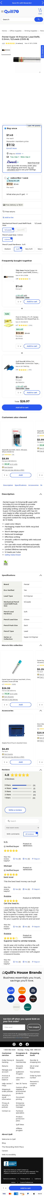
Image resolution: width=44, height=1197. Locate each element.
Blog (4, 1143)
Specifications (21, 485)
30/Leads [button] (21, 230)
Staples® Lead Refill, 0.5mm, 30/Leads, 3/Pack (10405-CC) (14, 451)
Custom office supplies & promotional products (21, 1090)
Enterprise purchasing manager (20, 1105)
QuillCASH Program (20, 1073)
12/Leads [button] (8, 230)
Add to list (9, 217)
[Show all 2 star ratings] (22, 794)
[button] (43, 2)
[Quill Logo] (11, 11)
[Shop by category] (2, 11)
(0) (34, 792)
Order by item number (35, 1077)
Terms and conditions (22, 1033)
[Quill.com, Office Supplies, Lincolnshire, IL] (10, 1164)
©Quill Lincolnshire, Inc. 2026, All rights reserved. (19, 1171)
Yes (16, 859)
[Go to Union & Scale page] (16, 1007)
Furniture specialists (20, 1112)
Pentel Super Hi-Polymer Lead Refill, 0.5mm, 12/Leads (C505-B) (27, 271)
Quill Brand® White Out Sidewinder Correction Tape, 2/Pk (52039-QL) (27, 362)
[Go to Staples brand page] (22, 999)
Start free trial (33, 163)
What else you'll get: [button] (15, 194)
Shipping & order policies (7, 1090)
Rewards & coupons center (34, 1083)
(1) (34, 788)
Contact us (6, 1111)
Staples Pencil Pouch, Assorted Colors (14, 743)
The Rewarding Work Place (13, 1147)
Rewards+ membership (21, 1061)
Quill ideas (20, 1124)
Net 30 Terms (21, 1083)
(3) (34, 785)
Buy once (12, 128)
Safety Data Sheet (13, 555)
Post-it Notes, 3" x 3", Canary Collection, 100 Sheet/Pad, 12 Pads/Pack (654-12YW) (27, 318)
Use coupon (34, 1027)
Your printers (35, 1072)
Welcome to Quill (8, 1139)
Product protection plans (20, 1119)
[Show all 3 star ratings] (22, 791)
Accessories (33, 485)
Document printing (20, 1098)
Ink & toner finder (34, 1067)
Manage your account (7, 1071)
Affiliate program (19, 1129)
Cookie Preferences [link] (26, 1182)
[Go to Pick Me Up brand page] (33, 991)
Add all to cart (22, 407)
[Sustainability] (7, 563)
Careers (5, 1151)
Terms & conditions (9, 1179)
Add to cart (25, 1188)
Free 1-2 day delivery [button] (11, 699)
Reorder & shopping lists (35, 1061)
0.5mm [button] (7, 239)
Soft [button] (17, 249)
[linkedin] (21, 1044)
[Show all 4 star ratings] (22, 788)
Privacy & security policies (5, 1105)
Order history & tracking (8, 1061)
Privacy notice (25, 1179)
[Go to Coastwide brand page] (22, 991)
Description (8, 485)
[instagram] (14, 1044)
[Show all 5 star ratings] (21, 785)
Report (37, 859)
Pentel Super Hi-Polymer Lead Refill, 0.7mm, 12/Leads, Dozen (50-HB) (16, 680)
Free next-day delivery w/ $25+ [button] (14, 470)
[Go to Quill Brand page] (10, 991)
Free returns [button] (10, 212)
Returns (5, 1066)
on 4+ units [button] (13, 464)
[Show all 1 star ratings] (21, 797)
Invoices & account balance (6, 1078)
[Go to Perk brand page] (10, 999)
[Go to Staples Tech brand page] (33, 999)
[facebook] (27, 1044)
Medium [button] (7, 249)
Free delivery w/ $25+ (14, 205)
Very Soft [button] (29, 249)
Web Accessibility (9, 1154)
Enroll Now (11, 148)
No (26, 859)
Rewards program (19, 1067)
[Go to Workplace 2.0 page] (27, 1007)
